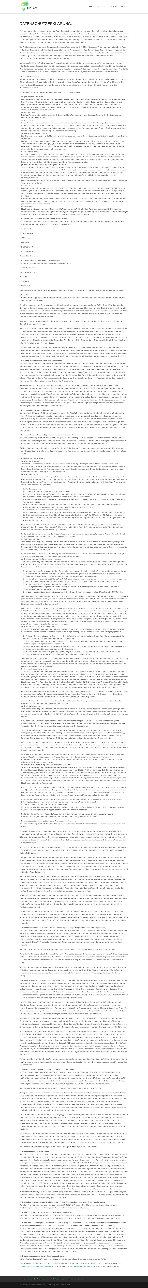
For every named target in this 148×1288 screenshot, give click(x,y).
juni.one (81, 1279)
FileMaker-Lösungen (58, 1279)
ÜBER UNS (88, 7)
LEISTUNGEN (99, 7)
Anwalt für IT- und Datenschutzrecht (86, 1266)
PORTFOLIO (113, 7)
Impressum (24, 1285)
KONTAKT (123, 7)
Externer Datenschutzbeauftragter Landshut (35, 1266)
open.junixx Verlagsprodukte (38, 1279)
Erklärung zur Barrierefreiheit (59, 1285)
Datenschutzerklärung (37, 1285)
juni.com (23, 1279)
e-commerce (71, 1279)
